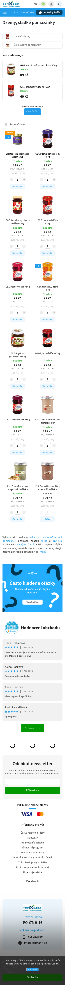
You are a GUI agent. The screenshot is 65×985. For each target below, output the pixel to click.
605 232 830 (18, 12)
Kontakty (32, 838)
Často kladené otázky (32, 833)
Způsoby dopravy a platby (32, 862)
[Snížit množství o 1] (11, 179)
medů (43, 552)
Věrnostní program (32, 847)
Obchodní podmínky (32, 852)
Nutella (57, 541)
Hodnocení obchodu (40, 628)
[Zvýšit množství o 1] (24, 179)
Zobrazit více (32, 728)
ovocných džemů (24, 544)
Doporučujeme (17, 124)
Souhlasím (32, 977)
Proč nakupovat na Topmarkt (32, 867)
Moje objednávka (32, 872)
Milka (44, 541)
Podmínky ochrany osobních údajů (32, 857)
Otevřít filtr (32, 111)
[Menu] (4, 12)
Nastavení (33, 969)
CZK (36, 4)
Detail (47, 518)
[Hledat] (59, 4)
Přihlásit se (32, 790)
